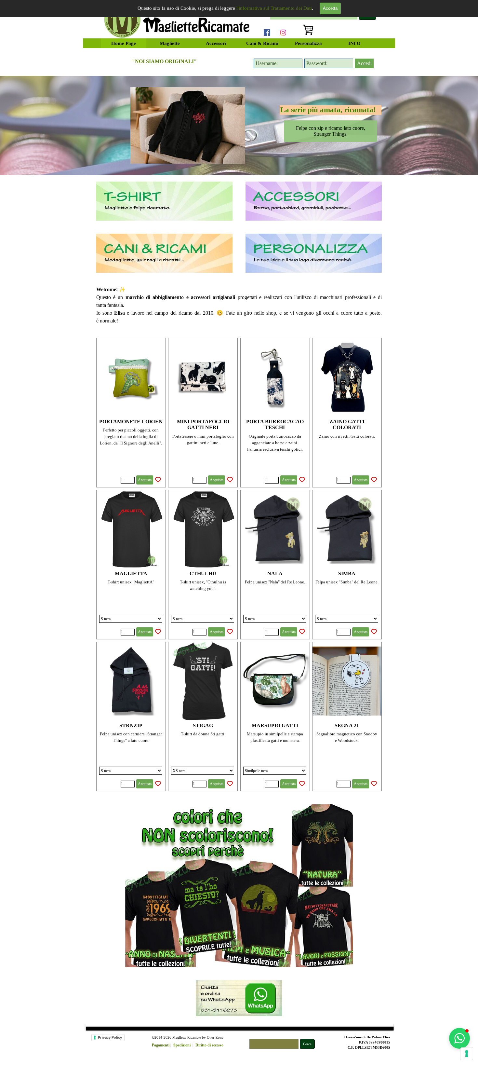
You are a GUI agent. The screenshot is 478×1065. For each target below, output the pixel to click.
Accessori (216, 43)
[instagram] (283, 32)
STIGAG (203, 725)
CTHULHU (203, 573)
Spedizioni (182, 1045)
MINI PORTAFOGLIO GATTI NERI (203, 424)
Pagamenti (160, 1045)
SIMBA (346, 573)
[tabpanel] (164, 61)
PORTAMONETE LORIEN (131, 421)
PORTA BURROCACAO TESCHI (275, 424)
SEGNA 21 (347, 725)
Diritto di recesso (209, 1045)
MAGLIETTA (131, 573)
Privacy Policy (110, 1037)
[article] (131, 412)
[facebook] (267, 32)
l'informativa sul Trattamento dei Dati (274, 8)
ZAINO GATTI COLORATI (347, 424)
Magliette (170, 43)
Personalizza (308, 43)
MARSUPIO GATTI (275, 725)
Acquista (145, 480)
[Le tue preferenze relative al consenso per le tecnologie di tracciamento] (466, 1053)
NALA (275, 573)
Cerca (307, 1044)
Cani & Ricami (262, 43)
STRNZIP (130, 725)
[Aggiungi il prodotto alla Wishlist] (158, 480)
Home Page (123, 43)
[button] (459, 1038)
